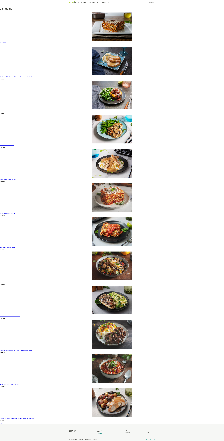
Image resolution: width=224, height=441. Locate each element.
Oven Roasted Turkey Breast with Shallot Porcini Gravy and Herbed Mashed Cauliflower (18, 76)
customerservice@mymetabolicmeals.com (76, 433)
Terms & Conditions (88, 439)
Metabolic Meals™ (74, 439)
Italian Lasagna (3, 42)
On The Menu (83, 2)
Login (152, 2)
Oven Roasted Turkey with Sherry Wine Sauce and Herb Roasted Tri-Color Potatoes (17, 418)
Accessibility (81, 439)
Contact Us (149, 430)
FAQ (148, 432)
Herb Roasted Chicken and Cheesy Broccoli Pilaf (10, 316)
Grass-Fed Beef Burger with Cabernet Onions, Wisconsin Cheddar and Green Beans (17, 111)
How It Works (92, 2)
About (98, 2)
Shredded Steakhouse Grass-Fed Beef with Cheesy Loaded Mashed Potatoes (16, 350)
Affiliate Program (128, 432)
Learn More (99, 433)
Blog (109, 2)
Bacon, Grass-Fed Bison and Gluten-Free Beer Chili (10, 384)
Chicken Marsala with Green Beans (7, 145)
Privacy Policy (95, 439)
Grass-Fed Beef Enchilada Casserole (7, 247)
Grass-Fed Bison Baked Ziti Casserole (7, 213)
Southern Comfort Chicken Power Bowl (8, 179)
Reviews (104, 2)
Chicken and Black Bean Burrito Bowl (7, 282)
